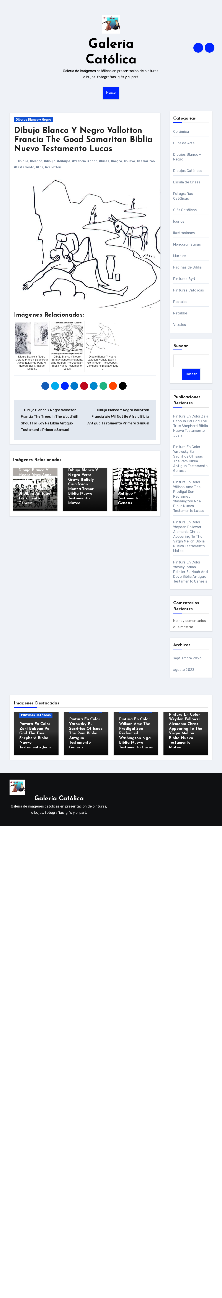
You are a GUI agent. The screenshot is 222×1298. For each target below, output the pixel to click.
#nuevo (129, 161)
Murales (179, 256)
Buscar (180, 346)
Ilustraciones (184, 233)
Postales (180, 302)
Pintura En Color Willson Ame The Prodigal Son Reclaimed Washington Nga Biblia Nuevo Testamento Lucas (188, 496)
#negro (116, 161)
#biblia (23, 161)
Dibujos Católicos (187, 171)
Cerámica (181, 131)
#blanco (36, 161)
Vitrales (179, 325)
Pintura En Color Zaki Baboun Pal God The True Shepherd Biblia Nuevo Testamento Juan (190, 425)
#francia (79, 161)
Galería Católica (59, 798)
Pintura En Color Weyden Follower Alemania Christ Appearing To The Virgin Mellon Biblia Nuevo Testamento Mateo (189, 536)
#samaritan (146, 161)
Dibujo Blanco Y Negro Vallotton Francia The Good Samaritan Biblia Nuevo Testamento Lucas (83, 140)
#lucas (104, 161)
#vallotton (53, 167)
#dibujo (50, 161)
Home (111, 93)
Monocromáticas (187, 244)
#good (92, 161)
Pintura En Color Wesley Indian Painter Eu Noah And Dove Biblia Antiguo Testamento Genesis (190, 571)
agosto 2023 (183, 670)
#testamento (24, 167)
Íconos (178, 221)
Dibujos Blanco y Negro (33, 119)
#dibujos (63, 161)
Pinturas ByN (184, 279)
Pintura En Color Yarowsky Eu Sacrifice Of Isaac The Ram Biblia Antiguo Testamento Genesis (86, 733)
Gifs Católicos (185, 210)
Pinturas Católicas (188, 290)
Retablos (180, 313)
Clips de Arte (184, 143)
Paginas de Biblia (187, 267)
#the (39, 167)
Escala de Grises (186, 182)
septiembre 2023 (187, 658)
